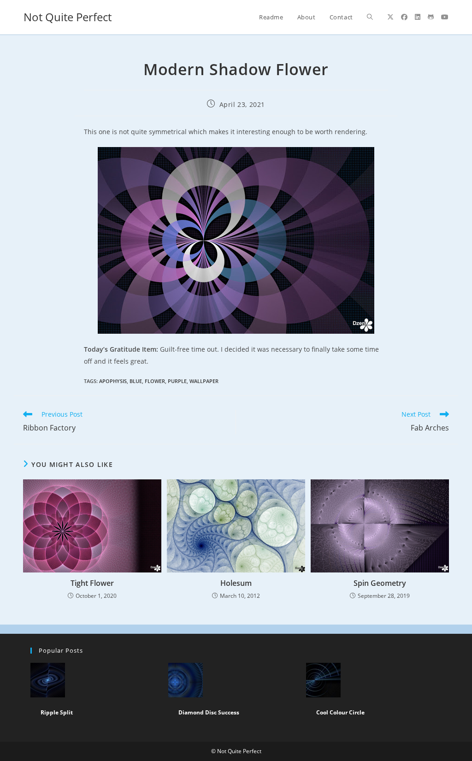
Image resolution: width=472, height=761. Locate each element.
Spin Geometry (380, 583)
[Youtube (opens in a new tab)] (444, 17)
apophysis (113, 381)
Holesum (236, 583)
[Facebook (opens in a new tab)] (404, 17)
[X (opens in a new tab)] (390, 17)
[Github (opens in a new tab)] (430, 17)
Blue (136, 381)
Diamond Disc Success (208, 712)
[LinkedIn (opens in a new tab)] (417, 17)
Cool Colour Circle (340, 712)
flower (155, 381)
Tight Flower (92, 583)
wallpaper (203, 381)
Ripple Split (57, 712)
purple (177, 381)
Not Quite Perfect (68, 16)
